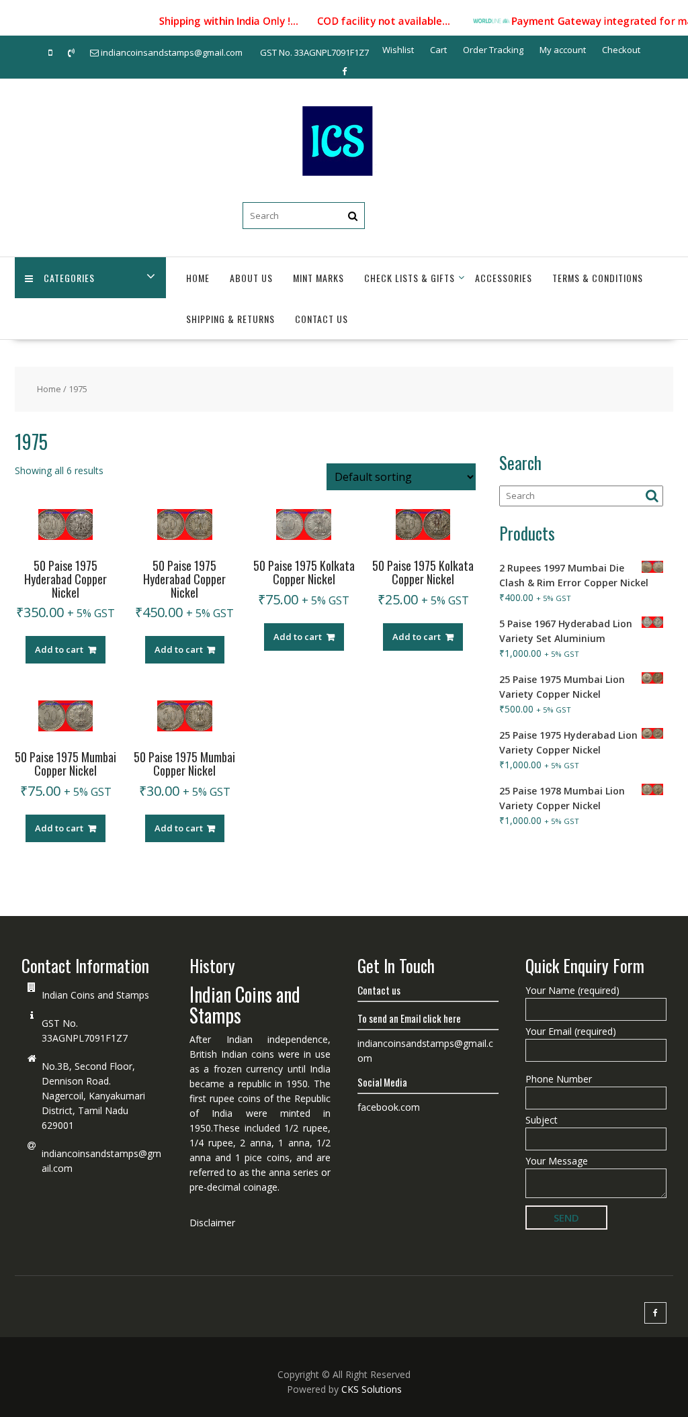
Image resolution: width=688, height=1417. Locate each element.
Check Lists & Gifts (409, 278)
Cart (438, 50)
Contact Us (321, 319)
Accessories (503, 278)
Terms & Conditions (597, 278)
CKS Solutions (371, 1389)
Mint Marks (318, 278)
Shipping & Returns (230, 319)
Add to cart (59, 649)
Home (198, 278)
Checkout (621, 50)
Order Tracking (493, 50)
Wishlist (398, 50)
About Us (251, 278)
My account (563, 50)
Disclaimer (212, 1222)
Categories (69, 278)
